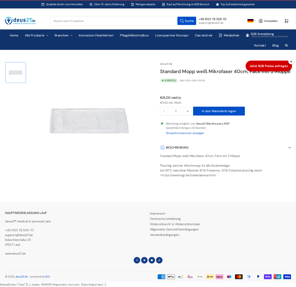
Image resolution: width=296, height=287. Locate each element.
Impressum (157, 214)
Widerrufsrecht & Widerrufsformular (175, 224)
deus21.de (166, 64)
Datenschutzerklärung (165, 219)
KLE (48, 276)
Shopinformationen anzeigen (185, 133)
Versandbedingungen (164, 235)
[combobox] (124, 21)
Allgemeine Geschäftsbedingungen (174, 229)
